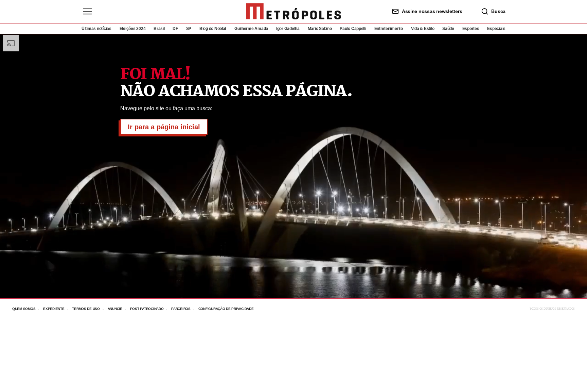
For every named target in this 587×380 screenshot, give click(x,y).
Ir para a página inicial (164, 127)
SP (188, 28)
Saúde (448, 28)
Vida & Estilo (422, 28)
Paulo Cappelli (353, 28)
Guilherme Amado (251, 28)
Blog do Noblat (212, 28)
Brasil (159, 28)
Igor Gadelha (288, 28)
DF (175, 28)
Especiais (496, 28)
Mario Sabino (320, 28)
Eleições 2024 (133, 28)
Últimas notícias (96, 28)
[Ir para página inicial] (293, 11)
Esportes (470, 28)
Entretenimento (388, 28)
